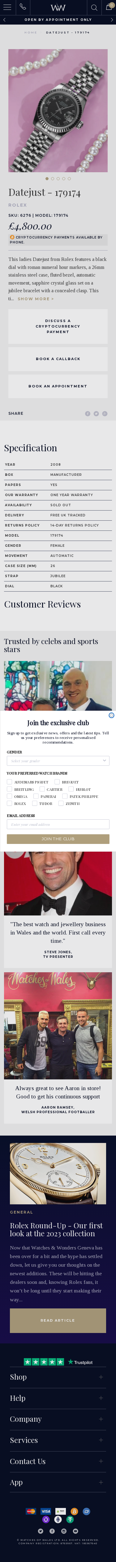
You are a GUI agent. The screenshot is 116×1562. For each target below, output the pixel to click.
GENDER (14, 751)
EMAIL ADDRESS (21, 815)
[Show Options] (104, 760)
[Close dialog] (111, 715)
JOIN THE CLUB (58, 838)
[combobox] (56, 760)
